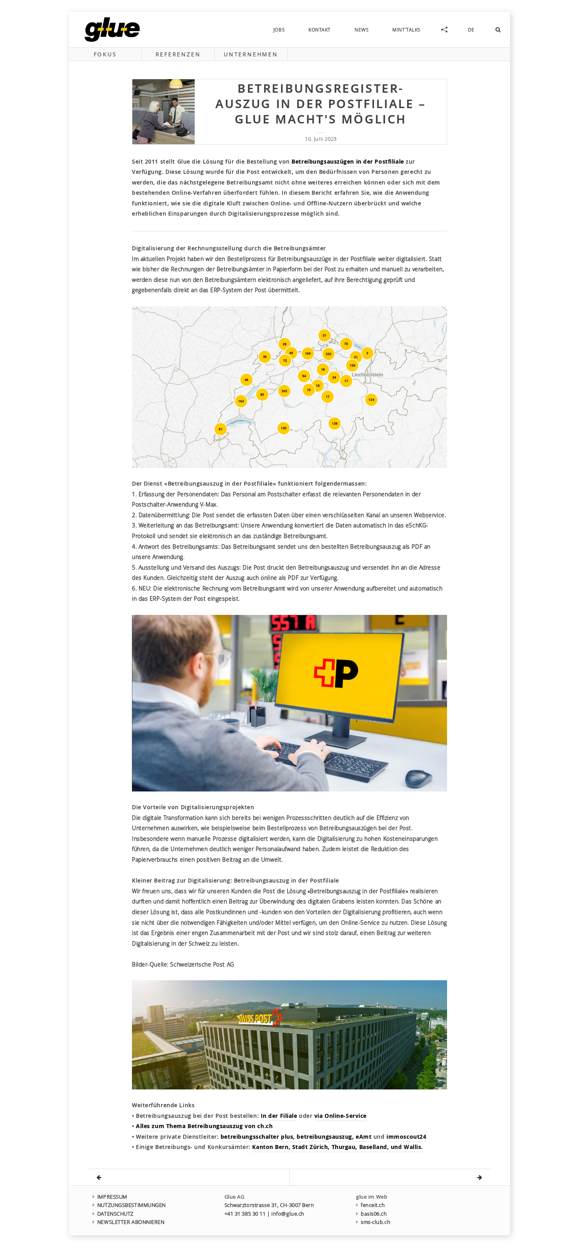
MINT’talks (406, 29)
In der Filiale (279, 1115)
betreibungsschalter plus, (258, 1136)
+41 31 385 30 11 (245, 1213)
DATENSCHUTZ (115, 1213)
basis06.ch (374, 1213)
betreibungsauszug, (326, 1136)
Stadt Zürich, (312, 1147)
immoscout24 (406, 1136)
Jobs (279, 29)
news (361, 29)
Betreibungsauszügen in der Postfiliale (347, 161)
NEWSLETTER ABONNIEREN (131, 1222)
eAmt (364, 1136)
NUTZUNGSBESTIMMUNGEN (131, 1205)
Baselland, (375, 1147)
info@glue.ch (287, 1213)
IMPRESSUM (112, 1197)
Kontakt (319, 29)
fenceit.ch (373, 1205)
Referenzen (178, 54)
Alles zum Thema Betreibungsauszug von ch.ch (204, 1126)
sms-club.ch (375, 1222)
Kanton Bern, (271, 1147)
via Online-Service (340, 1115)
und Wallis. (407, 1147)
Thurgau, (345, 1147)
